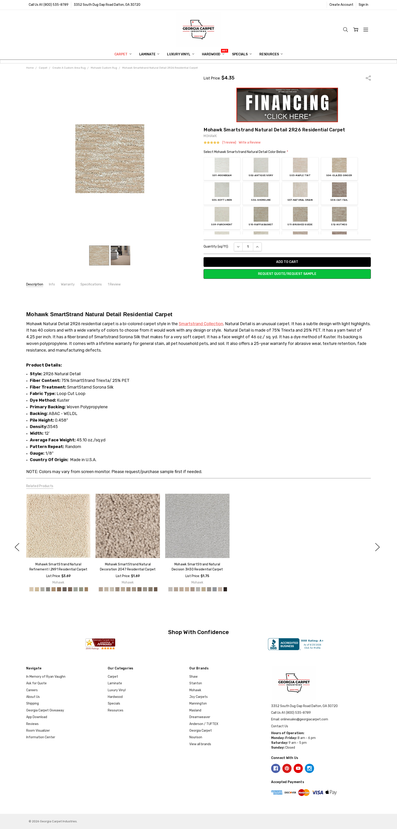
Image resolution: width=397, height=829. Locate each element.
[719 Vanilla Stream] (111, 589)
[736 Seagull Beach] (133, 589)
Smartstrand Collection (201, 323)
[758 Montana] (150, 589)
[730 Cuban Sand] (175, 589)
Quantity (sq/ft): (216, 246)
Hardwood (211, 54)
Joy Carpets (198, 697)
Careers (32, 690)
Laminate (147, 54)
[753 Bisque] (186, 589)
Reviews (32, 724)
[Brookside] (48, 589)
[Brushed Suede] (53, 589)
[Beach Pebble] (37, 589)
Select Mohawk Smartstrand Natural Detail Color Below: (246, 152)
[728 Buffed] (117, 589)
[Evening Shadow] (75, 589)
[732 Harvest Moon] (181, 589)
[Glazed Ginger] (86, 589)
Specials (240, 54)
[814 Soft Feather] (208, 589)
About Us (33, 697)
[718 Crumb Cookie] (106, 589)
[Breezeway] (42, 589)
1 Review (114, 284)
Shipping (32, 703)
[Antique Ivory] (31, 589)
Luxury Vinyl (179, 54)
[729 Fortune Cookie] (122, 589)
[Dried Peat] (70, 589)
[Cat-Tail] (59, 589)
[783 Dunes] (203, 589)
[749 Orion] (144, 589)
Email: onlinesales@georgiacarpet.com (299, 719)
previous (17, 547)
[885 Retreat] (225, 589)
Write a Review (250, 142)
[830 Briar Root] (214, 589)
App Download (36, 717)
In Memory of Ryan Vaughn (45, 677)
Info (52, 284)
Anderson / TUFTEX (203, 724)
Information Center (40, 737)
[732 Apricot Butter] (128, 589)
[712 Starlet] (170, 589)
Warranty (68, 284)
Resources (269, 54)
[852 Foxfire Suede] (156, 589)
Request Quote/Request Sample (287, 274)
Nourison (195, 737)
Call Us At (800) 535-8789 (48, 5)
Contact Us (279, 726)
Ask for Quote (36, 683)
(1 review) (229, 142)
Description (34, 284)
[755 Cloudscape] (192, 589)
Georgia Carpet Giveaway (45, 710)
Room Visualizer (38, 731)
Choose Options (58, 548)
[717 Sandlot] (100, 589)
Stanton (195, 683)
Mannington (198, 703)
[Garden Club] (81, 589)
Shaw (193, 677)
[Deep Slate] (64, 589)
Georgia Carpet (200, 731)
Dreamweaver (199, 717)
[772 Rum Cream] (197, 589)
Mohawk (195, 690)
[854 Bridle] (219, 589)
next (377, 547)
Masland (195, 710)
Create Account (341, 5)
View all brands (200, 744)
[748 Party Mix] (139, 589)
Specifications (91, 284)
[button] (287, 105)
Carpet (121, 54)
